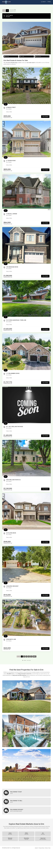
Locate (22, 56)
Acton (10, 834)
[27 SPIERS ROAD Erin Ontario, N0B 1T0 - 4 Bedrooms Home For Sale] (26, 139)
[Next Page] (7, 10)
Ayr (43, 834)
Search (44, 1)
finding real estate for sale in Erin (24, 673)
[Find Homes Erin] (26, 696)
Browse (7, 56)
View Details (45, 116)
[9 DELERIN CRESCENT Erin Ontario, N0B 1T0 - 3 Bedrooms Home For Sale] (26, 564)
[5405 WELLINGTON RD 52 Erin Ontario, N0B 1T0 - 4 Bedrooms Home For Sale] (26, 458)
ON (22, 660)
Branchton (26, 839)
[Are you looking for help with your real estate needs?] (26, 810)
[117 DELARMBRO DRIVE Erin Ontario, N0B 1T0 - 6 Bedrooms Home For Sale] (26, 351)
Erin (5, 104)
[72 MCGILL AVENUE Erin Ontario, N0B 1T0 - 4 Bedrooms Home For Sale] (26, 192)
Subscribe (38, 56)
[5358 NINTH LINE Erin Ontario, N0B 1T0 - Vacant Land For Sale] (26, 617)
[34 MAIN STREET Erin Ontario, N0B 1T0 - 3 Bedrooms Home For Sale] (26, 86)
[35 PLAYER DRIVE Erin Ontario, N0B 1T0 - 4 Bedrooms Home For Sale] (26, 511)
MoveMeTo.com (10, 673)
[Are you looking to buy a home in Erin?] (26, 793)
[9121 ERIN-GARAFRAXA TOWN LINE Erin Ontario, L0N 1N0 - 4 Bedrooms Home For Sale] (26, 298)
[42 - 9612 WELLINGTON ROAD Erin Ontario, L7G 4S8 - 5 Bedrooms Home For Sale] (26, 405)
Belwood (10, 839)
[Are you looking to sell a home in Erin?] (26, 801)
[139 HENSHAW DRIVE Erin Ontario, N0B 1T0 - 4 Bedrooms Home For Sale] (26, 245)
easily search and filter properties (19, 675)
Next (34, 656)
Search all (43, 839)
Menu (49, 1)
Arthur (26, 834)
